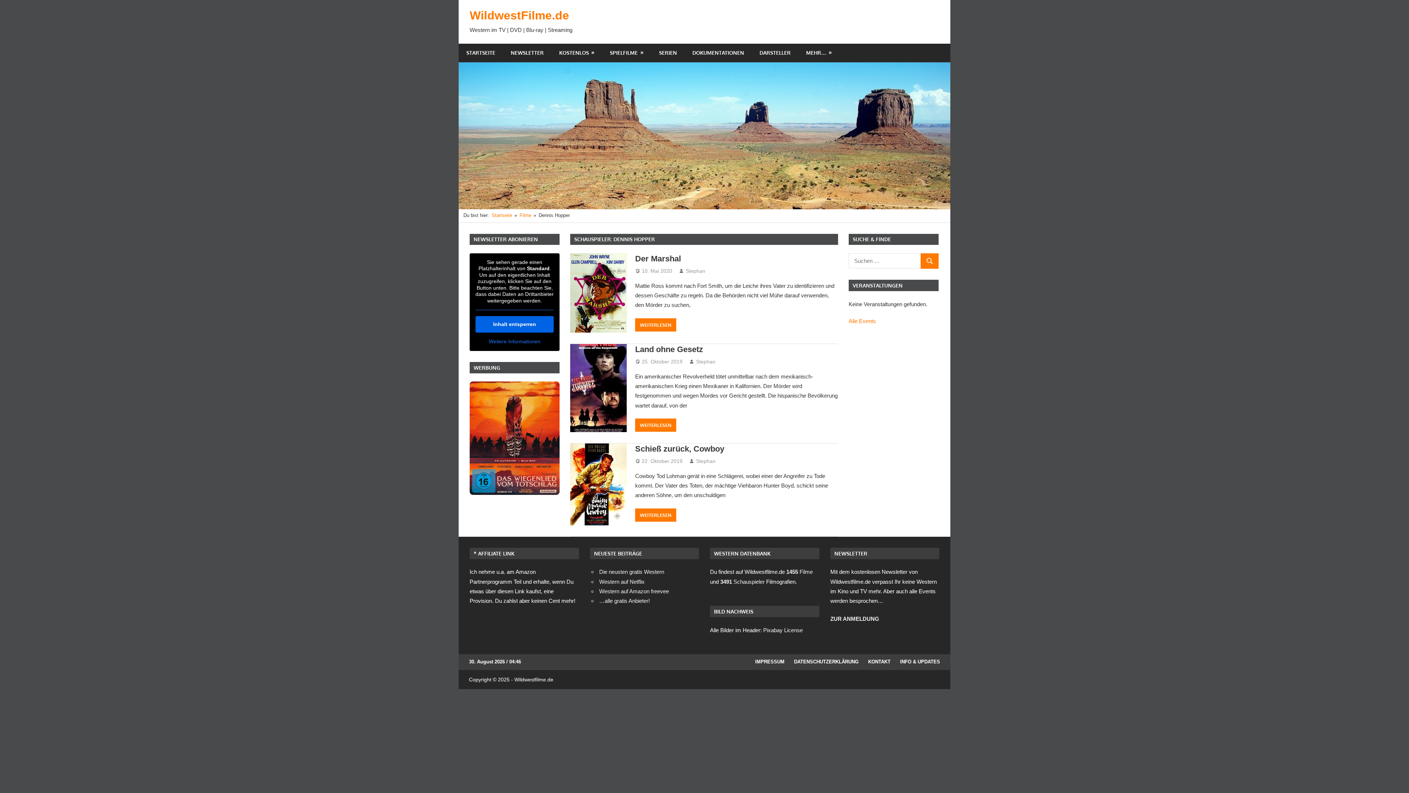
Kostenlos (574, 53)
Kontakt (879, 662)
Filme (799, 572)
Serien (668, 53)
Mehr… (816, 53)
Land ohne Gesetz (669, 349)
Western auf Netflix (622, 582)
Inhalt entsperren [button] (514, 324)
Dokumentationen (718, 53)
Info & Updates (920, 662)
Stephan (695, 271)
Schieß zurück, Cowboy (679, 448)
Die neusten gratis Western (631, 572)
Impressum (769, 662)
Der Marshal (658, 258)
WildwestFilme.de (519, 15)
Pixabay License (783, 630)
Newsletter (527, 53)
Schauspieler (742, 582)
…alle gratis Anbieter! (624, 601)
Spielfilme (624, 53)
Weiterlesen (655, 325)
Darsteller (775, 53)
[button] (16, 777)
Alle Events (862, 321)
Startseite (480, 53)
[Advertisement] (805, 21)
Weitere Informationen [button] (514, 341)
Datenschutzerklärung (826, 662)
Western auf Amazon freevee (634, 591)
